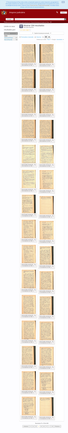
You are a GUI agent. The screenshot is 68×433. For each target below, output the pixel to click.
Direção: (54, 39)
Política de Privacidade (44, 5)
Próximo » (57, 426)
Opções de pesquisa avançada (41, 33)
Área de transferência (57, 12)
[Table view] (49, 37)
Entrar (63, 12)
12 (52, 426)
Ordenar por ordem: (42, 39)
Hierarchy (38, 37)
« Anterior (25, 426)
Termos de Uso (33, 5)
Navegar (9, 19)
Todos (5, 35)
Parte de (7, 33)
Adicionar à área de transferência (35, 64)
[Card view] (46, 37)
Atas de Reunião (8, 39)
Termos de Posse (8, 37)
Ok (63, 2)
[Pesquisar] (65, 19)
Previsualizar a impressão (27, 37)
